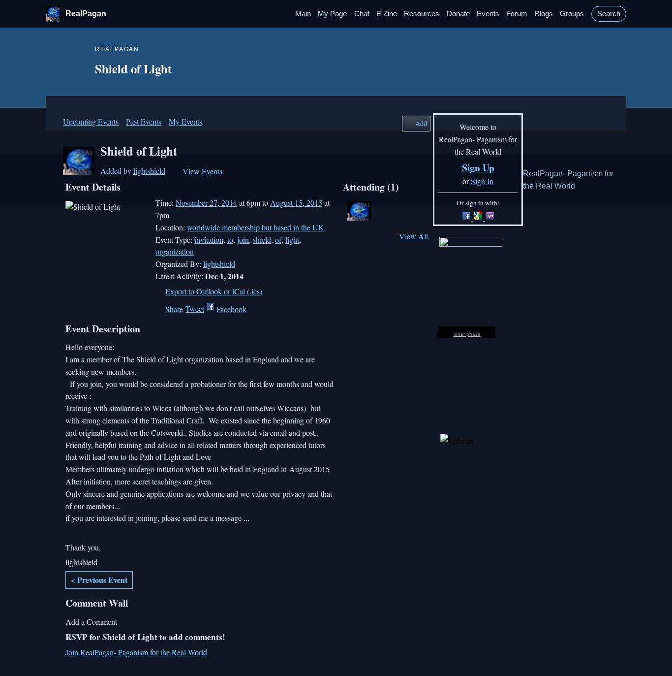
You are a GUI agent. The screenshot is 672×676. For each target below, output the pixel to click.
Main (303, 14)
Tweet (194, 308)
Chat (361, 14)
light (292, 239)
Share (174, 309)
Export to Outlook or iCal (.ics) (213, 291)
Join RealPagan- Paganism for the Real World (136, 652)
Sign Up (478, 168)
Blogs (544, 14)
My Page (332, 14)
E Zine (386, 14)
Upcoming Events (91, 121)
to (230, 239)
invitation (208, 239)
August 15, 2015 (296, 202)
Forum (516, 14)
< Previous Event (99, 579)
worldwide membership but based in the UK (255, 227)
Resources (421, 14)
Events (488, 14)
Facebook (231, 309)
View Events (202, 171)
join (243, 239)
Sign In (482, 181)
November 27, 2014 (206, 202)
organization (174, 251)
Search (608, 14)
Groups (572, 14)
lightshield (149, 170)
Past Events (143, 121)
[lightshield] (78, 171)
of (278, 239)
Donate (458, 14)
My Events (185, 121)
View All (413, 236)
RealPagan (85, 13)
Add (421, 123)
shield (262, 239)
